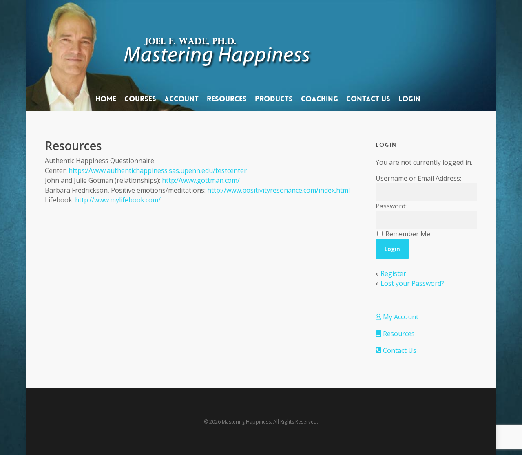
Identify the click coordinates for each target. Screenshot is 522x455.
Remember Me (407, 233)
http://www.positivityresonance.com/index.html (278, 190)
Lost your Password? (412, 283)
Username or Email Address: (418, 178)
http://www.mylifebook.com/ (118, 199)
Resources (398, 333)
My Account (399, 316)
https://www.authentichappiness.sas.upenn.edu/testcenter (158, 170)
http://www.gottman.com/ (201, 180)
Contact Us (398, 350)
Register (393, 273)
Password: (391, 206)
